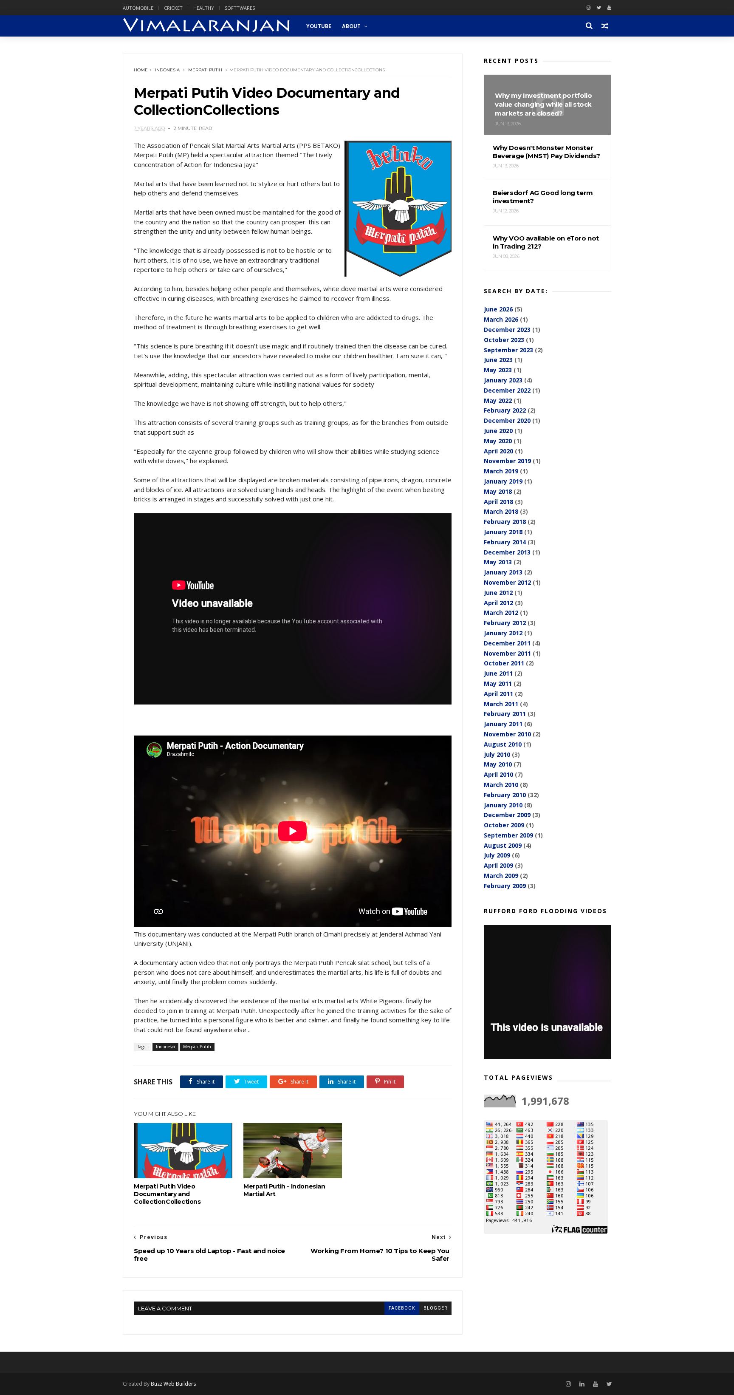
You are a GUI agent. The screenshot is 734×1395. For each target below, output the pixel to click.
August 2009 (503, 845)
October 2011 (504, 663)
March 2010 (501, 785)
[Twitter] (599, 8)
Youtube (318, 26)
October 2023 (504, 340)
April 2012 (498, 603)
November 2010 (507, 734)
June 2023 (498, 360)
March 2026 (501, 319)
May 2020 (498, 441)
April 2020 (498, 451)
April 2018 (498, 502)
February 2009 (505, 886)
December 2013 (507, 552)
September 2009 (508, 835)
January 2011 (503, 724)
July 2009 (497, 855)
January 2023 (503, 380)
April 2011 (498, 694)
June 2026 (498, 309)
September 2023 (508, 350)
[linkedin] (581, 1384)
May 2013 (498, 562)
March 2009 (501, 876)
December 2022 (507, 390)
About (351, 26)
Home (141, 70)
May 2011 (498, 683)
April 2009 (498, 865)
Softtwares (240, 8)
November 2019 (507, 461)
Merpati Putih (205, 70)
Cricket (173, 8)
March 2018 (501, 511)
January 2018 (503, 532)
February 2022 (505, 410)
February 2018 (505, 522)
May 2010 (498, 764)
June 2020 (498, 431)
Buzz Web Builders (173, 1383)
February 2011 (505, 714)
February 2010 (505, 795)
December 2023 (507, 329)
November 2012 (507, 582)
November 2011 (507, 653)
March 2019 (501, 471)
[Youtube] (609, 8)
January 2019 (503, 481)
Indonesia (167, 70)
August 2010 (503, 744)
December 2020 (507, 420)
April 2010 (498, 774)
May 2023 (498, 370)
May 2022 (498, 400)
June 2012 (498, 593)
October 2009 (504, 825)
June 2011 (498, 673)
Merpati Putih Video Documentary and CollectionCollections (167, 1194)
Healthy (203, 8)
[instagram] (588, 8)
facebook (402, 1308)
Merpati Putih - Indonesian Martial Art (284, 1190)
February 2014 (505, 542)
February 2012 (505, 623)
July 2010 (497, 754)
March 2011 (501, 704)
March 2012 (501, 612)
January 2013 (503, 572)
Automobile (138, 8)
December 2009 (507, 815)
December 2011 (507, 643)
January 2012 (503, 633)
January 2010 (503, 805)
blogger (435, 1308)
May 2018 (498, 491)
